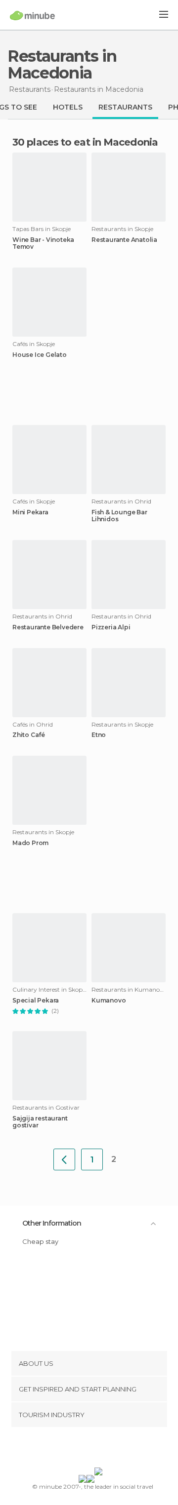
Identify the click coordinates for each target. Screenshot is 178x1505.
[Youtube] (112, 1449)
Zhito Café (28, 735)
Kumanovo (108, 1000)
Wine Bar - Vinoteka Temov (43, 243)
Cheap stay (40, 1241)
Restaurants (125, 107)
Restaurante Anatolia (124, 239)
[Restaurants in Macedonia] (64, 1159)
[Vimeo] (99, 1449)
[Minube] (32, 15)
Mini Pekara (30, 512)
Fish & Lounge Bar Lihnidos (119, 516)
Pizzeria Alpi (110, 627)
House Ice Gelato (39, 354)
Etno (98, 735)
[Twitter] (86, 1449)
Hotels (68, 107)
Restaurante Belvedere (48, 627)
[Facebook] (73, 1449)
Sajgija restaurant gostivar (39, 1122)
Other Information (51, 1223)
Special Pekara (35, 1000)
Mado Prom (30, 843)
